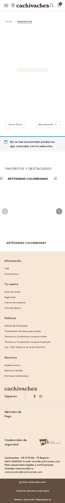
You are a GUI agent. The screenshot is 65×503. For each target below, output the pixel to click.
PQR (7, 268)
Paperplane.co (43, 499)
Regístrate (10, 297)
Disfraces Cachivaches (17, 376)
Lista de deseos (13, 308)
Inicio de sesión (12, 292)
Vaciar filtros (15, 124)
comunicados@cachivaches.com (23, 472)
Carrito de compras (15, 302)
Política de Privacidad (16, 326)
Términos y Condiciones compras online (26, 336)
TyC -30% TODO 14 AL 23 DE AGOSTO (25, 347)
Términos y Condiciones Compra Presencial (27, 342)
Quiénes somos (13, 365)
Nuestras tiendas (13, 5)
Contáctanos (12, 274)
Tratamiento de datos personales (23, 331)
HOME (9, 21)
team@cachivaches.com (46, 461)
